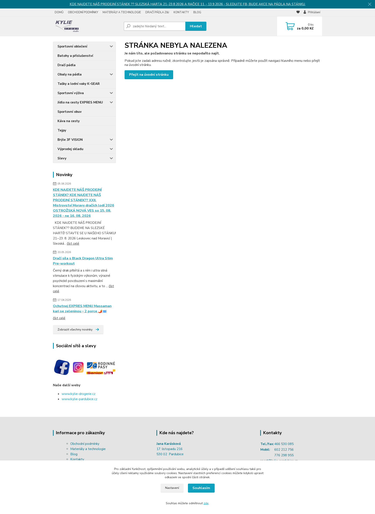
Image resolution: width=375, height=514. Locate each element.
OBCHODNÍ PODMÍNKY (83, 12)
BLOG (197, 12)
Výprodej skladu (70, 149)
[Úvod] (86, 26)
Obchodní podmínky (84, 444)
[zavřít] (369, 4)
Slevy (62, 158)
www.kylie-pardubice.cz (79, 399)
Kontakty (77, 459)
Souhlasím (201, 488)
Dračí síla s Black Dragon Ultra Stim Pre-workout (83, 261)
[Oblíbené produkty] (298, 12)
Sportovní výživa (71, 93)
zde (206, 503)
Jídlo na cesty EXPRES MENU (80, 102)
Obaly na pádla (70, 74)
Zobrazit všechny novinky (75, 329)
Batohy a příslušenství (75, 56)
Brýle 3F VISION (70, 140)
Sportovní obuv (70, 112)
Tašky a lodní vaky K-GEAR (79, 84)
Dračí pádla (67, 65)
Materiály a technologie (88, 449)
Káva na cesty (69, 121)
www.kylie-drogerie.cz (78, 393)
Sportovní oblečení (72, 46)
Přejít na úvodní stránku (149, 74)
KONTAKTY (181, 12)
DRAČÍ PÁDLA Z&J (157, 12)
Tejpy (62, 130)
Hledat (196, 26)
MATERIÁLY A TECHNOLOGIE (122, 12)
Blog (73, 454)
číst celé (73, 243)
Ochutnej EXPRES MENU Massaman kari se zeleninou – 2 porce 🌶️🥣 (82, 309)
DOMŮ (59, 12)
